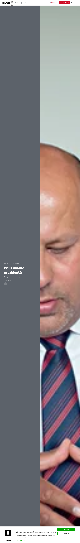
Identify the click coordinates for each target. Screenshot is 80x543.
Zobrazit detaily (19, 540)
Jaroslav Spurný (8, 280)
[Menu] (76, 2)
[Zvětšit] (60, 274)
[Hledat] (72, 2)
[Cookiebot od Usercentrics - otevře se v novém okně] (8, 540)
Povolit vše (66, 529)
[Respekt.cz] (6, 3)
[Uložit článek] (5, 283)
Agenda (6, 263)
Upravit (65, 533)
